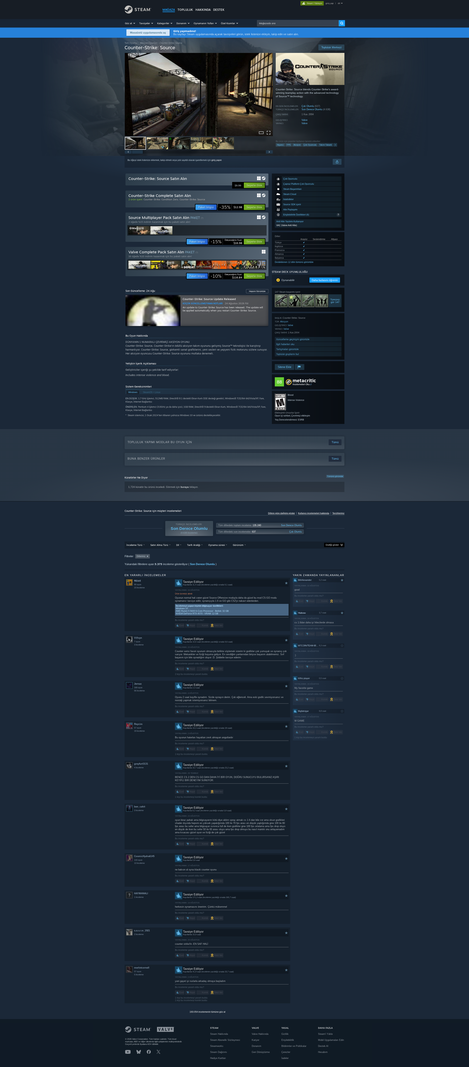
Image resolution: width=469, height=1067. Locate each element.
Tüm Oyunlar (131, 43)
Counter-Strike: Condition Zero (161, 199)
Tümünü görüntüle (335, 476)
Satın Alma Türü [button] (159, 544)
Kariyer (255, 1040)
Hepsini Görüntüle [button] (257, 291)
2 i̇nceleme (139, 934)
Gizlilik (285, 1034)
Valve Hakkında (260, 1034)
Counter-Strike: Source (192, 199)
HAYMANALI (141, 893)
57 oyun (137, 728)
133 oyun (138, 860)
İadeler (285, 1058)
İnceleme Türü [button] (134, 544)
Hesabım (323, 1052)
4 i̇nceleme (139, 767)
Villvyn (138, 637)
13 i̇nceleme (139, 863)
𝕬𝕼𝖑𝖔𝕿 (137, 580)
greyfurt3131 (141, 763)
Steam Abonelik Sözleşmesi (225, 1040)
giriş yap (329, 3)
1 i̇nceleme (139, 897)
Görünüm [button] (238, 544)
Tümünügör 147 (335, 300)
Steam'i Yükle (325, 1034)
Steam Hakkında (219, 1034)
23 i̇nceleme (139, 587)
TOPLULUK (185, 10)
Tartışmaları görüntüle (287, 349)
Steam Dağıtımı (218, 1052)
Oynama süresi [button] (216, 544)
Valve (304, 120)
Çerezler (285, 1052)
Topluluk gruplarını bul (287, 354)
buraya (185, 486)
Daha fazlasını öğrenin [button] (325, 280)
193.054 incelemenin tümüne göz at (207, 1012)
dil (339, 3)
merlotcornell (141, 967)
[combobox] (298, 23)
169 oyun (138, 687)
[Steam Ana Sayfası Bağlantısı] (138, 12)
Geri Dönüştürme (261, 1052)
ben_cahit (139, 806)
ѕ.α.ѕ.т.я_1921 (142, 930)
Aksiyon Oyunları (148, 43)
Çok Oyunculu (310, 145)
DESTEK (218, 10)
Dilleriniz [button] (141, 556)
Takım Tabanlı (325, 145)
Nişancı (280, 145)
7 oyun (137, 641)
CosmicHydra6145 (144, 856)
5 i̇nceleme (139, 974)
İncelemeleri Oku (301, 384)
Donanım (256, 1046)
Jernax (138, 683)
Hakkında (203, 10)
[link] (230, 207)
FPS (289, 145)
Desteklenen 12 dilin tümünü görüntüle (294, 262)
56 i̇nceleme (139, 691)
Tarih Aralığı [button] (193, 544)
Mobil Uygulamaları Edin (331, 1040)
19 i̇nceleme (139, 731)
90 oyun (137, 584)
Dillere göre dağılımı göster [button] (281, 513)
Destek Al (323, 1046)
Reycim (138, 724)
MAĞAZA (169, 10)
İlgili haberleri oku (285, 344)
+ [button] (335, 145)
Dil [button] (177, 544)
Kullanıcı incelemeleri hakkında (313, 513)
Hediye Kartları (218, 1058)
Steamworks (216, 1046)
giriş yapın (216, 160)
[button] (130, 23)
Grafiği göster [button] (332, 545)
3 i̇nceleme (139, 645)
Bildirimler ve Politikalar (293, 1046)
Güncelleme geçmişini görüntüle (292, 339)
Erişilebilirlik (287, 1040)
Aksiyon (297, 145)
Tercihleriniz (338, 513)
